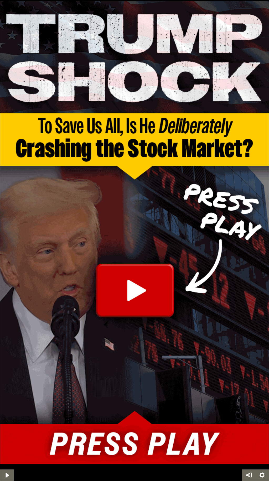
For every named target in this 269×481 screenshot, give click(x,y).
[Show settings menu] (262, 475)
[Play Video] (7, 475)
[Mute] (248, 475)
